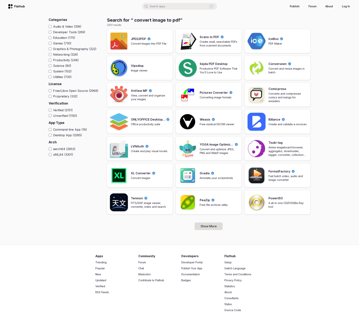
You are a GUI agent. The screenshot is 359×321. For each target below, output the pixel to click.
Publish (295, 6)
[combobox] (179, 6)
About (329, 6)
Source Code (232, 310)
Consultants (231, 298)
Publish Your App (191, 268)
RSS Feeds (102, 292)
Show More (209, 226)
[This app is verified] (149, 39)
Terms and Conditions (237, 274)
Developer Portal (191, 262)
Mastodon (144, 274)
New (98, 274)
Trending (101, 262)
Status (228, 304)
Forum (312, 6)
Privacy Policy (233, 280)
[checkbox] (50, 26)
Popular (100, 268)
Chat (141, 268)
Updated (100, 280)
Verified (100, 286)
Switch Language (235, 268)
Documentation (190, 274)
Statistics (229, 286)
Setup (228, 262)
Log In (346, 6)
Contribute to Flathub (151, 280)
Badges (186, 280)
